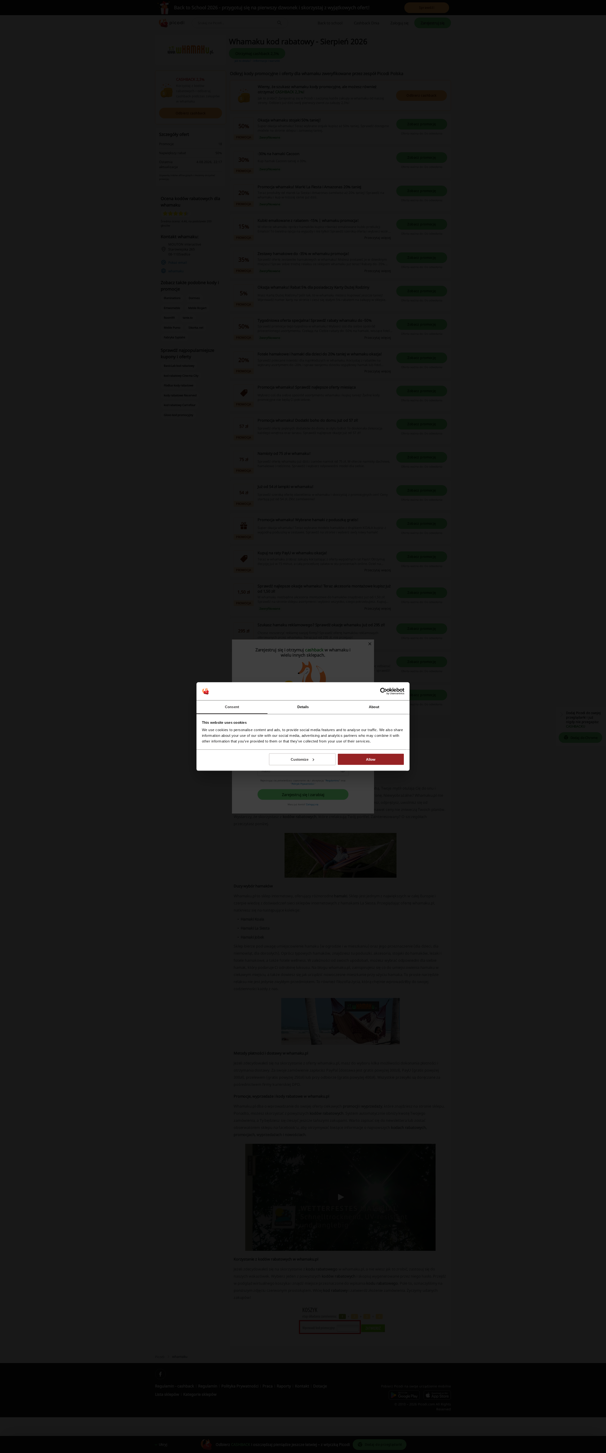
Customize (299, 759)
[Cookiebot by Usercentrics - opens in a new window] (383, 691)
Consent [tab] (232, 707)
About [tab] (374, 707)
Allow (370, 759)
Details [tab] (303, 707)
